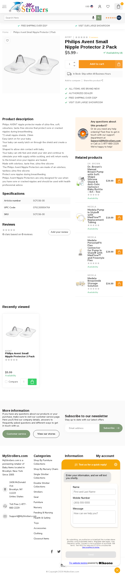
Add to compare (72, 80)
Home (5, 32)
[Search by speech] (93, 17)
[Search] (99, 17)
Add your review (59, 232)
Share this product (92, 80)
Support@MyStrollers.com (106, 140)
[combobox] (50, 17)
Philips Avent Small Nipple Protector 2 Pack (34, 32)
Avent (68, 37)
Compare (13, 382)
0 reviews (93, 37)
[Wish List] (108, 6)
